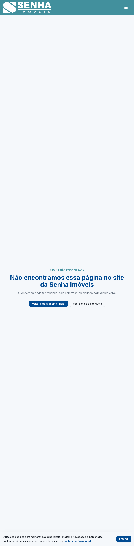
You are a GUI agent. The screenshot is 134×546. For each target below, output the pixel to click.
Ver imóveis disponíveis (87, 303)
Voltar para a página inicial (48, 303)
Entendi (123, 538)
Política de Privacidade (78, 541)
